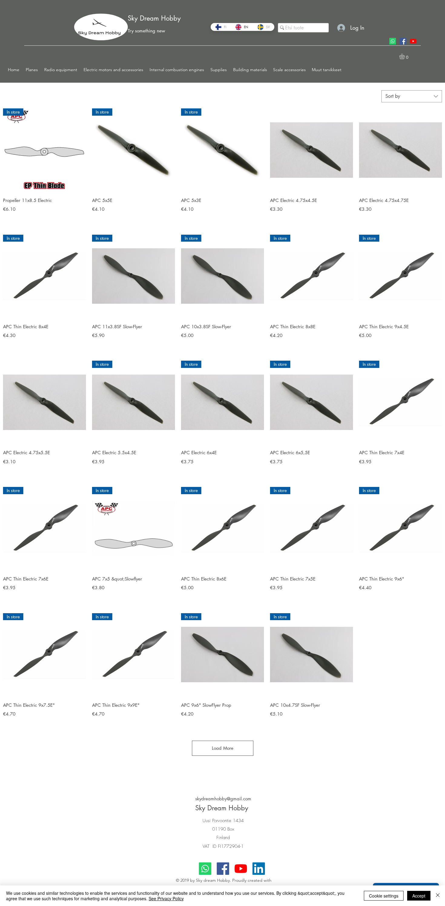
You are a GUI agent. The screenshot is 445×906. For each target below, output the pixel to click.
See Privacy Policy (166, 898)
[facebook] (403, 41)
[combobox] (411, 96)
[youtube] (413, 41)
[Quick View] (311, 149)
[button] (32, 69)
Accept (418, 896)
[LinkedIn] (258, 868)
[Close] (437, 895)
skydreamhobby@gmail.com (223, 799)
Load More (222, 748)
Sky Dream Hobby (154, 18)
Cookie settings (383, 896)
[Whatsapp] (392, 41)
